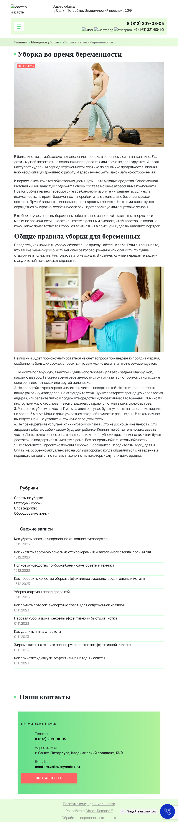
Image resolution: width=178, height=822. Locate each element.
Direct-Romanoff (99, 810)
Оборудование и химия (32, 513)
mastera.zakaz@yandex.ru (57, 766)
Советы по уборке (28, 497)
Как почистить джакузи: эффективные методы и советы (59, 658)
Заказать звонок (49, 778)
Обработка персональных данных (89, 817)
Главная (21, 42)
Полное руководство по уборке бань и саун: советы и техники (64, 565)
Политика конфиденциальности (89, 803)
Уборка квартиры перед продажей (42, 591)
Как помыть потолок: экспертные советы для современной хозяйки (69, 605)
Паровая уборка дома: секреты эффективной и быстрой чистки (65, 618)
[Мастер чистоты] (24, 9)
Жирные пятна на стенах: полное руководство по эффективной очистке (72, 644)
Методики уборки (45, 42)
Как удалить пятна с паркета (37, 631)
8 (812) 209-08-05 (145, 23)
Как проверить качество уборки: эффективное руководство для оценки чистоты (79, 578)
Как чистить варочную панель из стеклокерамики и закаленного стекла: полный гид (82, 552)
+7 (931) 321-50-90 (149, 29)
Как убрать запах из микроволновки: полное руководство (60, 538)
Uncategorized (25, 508)
